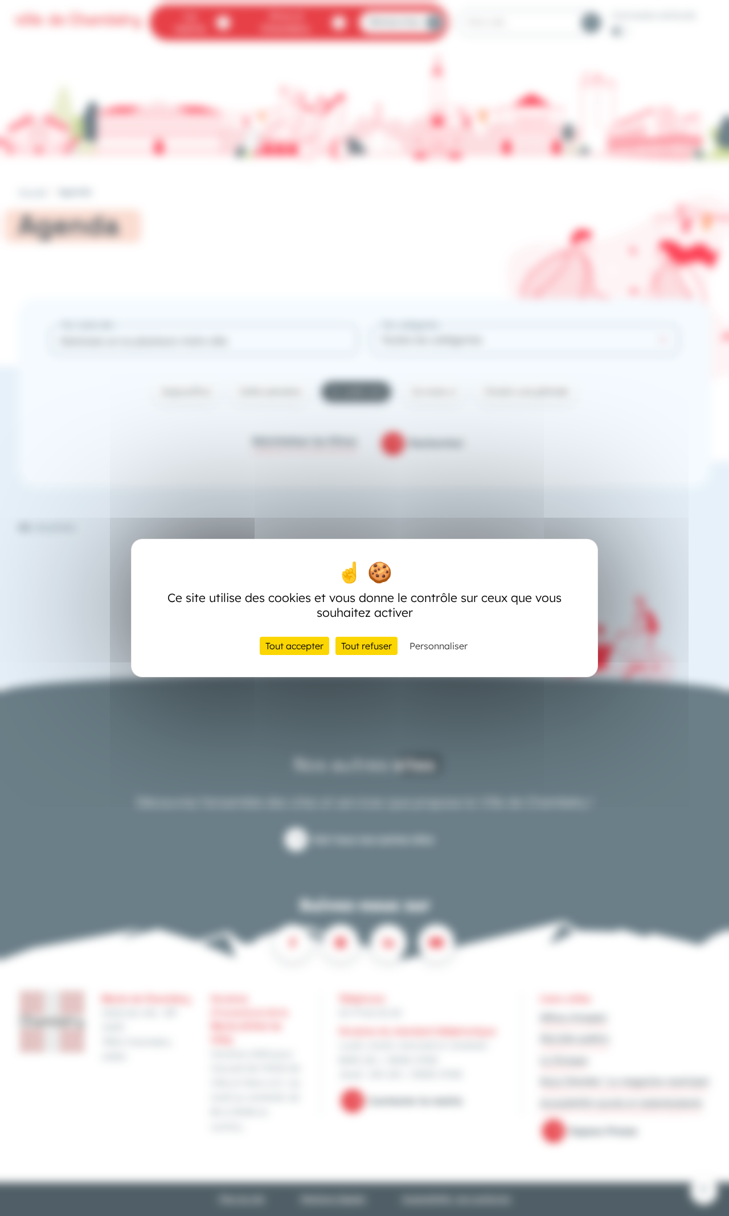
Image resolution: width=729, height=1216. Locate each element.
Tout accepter (294, 646)
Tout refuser (366, 646)
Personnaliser (438, 646)
